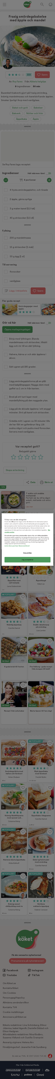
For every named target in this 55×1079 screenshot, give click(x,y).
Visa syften (27, 553)
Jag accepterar (27, 559)
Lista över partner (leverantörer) (17, 546)
